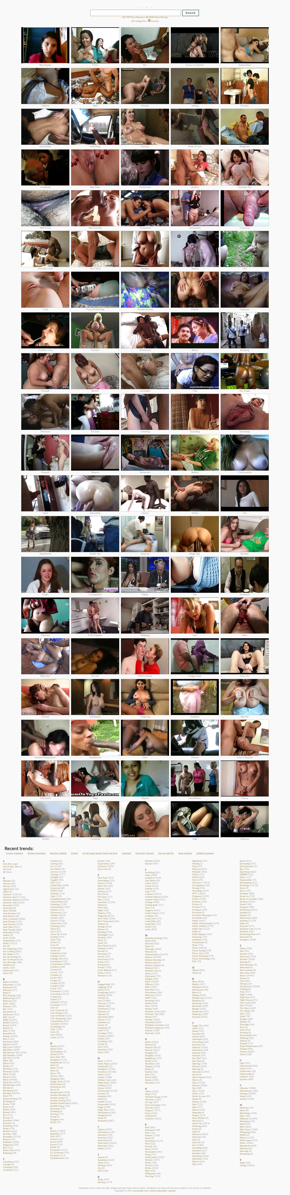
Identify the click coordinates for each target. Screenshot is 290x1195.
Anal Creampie (10, 919)
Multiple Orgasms (154, 1028)
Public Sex (197, 929)
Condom (54, 967)
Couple (54, 983)
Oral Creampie (152, 1105)
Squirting (244, 872)
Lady (147, 875)
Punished (196, 940)
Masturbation (152, 954)
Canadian (8, 1170)
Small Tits (197, 1123)
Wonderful (245, 1146)
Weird (243, 1124)
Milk (147, 987)
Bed (5, 1039)
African (6, 886)
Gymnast (102, 1050)
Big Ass (6, 1044)
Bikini (6, 1063)
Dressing (54, 1109)
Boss (5, 1107)
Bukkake (7, 1142)
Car (52, 866)
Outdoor (149, 1119)
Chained (54, 894)
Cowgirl (54, 986)
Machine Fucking (153, 938)
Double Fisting (57, 1101)
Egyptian (54, 1134)
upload (172, 1191)
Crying (53, 997)
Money (148, 1009)
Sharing (196, 1064)
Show (195, 1083)
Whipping (245, 1132)
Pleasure (196, 869)
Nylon (148, 1080)
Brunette (7, 1137)
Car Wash (55, 869)
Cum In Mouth (57, 1016)
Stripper (244, 907)
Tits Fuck (244, 1008)
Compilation (56, 964)
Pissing (195, 864)
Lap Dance (150, 881)
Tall (241, 951)
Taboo (243, 948)
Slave (195, 1110)
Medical (149, 968)
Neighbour (150, 1058)
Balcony (7, 990)
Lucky (148, 929)
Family (101, 889)
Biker (5, 1061)
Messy (148, 973)
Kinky (100, 1180)
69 (4, 872)
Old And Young (152, 1097)
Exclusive (55, 1155)
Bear (5, 1031)
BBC (5, 1017)
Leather (149, 889)
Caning (53, 864)
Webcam (244, 1119)
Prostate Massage (201, 915)
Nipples (149, 1066)
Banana (7, 1006)
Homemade (104, 1091)
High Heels (103, 1083)
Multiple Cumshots (154, 1025)
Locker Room (152, 913)
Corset (53, 972)
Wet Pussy (245, 1129)
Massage (149, 949)
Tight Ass (244, 997)
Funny (101, 973)
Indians (101, 1129)
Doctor (54, 1076)
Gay (100, 1001)
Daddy (53, 1046)
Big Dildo (8, 1050)
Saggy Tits (197, 1026)
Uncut (243, 1069)
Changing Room (58, 899)
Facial (100, 883)
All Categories (138, 21)
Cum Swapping (58, 1018)
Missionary (150, 992)
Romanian (197, 1003)
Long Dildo (150, 921)
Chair (53, 896)
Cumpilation (56, 1021)
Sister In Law (198, 1096)
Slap (194, 1107)
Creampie (55, 991)
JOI (99, 1171)
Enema (53, 1139)
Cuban (53, 999)
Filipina (101, 913)
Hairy (100, 1061)
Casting (54, 875)
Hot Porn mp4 (10, 864)
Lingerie (149, 910)
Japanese (102, 1160)
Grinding (102, 1041)
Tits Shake (245, 1011)
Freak (100, 962)
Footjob (102, 948)
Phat (147, 1171)
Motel (148, 1017)
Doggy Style (56, 1081)
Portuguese (198, 885)
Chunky (54, 918)
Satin (194, 1028)
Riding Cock (198, 998)
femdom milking (58, 853)
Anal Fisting (9, 922)
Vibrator (244, 1088)
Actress (7, 884)
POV (194, 894)
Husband (102, 1121)
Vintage (244, 1094)
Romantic (197, 1006)
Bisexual (7, 1072)
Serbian (196, 1056)
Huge (100, 1107)
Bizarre (6, 1077)
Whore (243, 1138)
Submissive (245, 918)
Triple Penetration (249, 1046)
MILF (147, 982)
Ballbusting (8, 998)
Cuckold (54, 1002)
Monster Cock (152, 1011)
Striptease (245, 910)
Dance (53, 1049)
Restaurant (197, 990)
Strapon (244, 902)
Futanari (102, 976)
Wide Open (245, 1140)
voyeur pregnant (14, 853)
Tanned (243, 954)
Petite (148, 1168)
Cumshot (55, 1024)
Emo (52, 1136)
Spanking (196, 1156)
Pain (147, 1127)
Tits (242, 1005)
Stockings (245, 885)
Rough (195, 1009)
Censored (55, 888)
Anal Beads (8, 916)
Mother (149, 1020)
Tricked (243, 1043)
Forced (101, 951)
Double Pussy (57, 1106)
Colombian (55, 961)
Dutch (53, 1122)
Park (147, 1144)
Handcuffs (103, 1066)
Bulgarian (8, 1145)
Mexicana (150, 976)
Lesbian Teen (151, 900)
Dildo (53, 1068)
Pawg (148, 1155)
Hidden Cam (104, 1080)
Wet (242, 1127)
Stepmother (246, 880)
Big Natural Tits (11, 1053)
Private (196, 907)
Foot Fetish (103, 946)
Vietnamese (246, 1091)
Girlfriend (103, 1009)
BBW (5, 1020)
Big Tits (7, 1058)
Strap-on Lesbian (248, 899)
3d (4, 869)
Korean (148, 864)
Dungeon (54, 1120)
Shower (196, 1085)
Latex (148, 883)
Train (242, 1030)
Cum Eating (56, 1013)
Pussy (195, 948)
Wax (242, 1116)
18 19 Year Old (10, 867)
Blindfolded (9, 1085)
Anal (5, 911)
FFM (100, 908)
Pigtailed (196, 861)
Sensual (196, 1053)
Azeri (5, 973)
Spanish (196, 1153)
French (101, 967)
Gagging (102, 987)
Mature (149, 957)
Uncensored (246, 1066)
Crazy (53, 989)
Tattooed (244, 957)
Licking (148, 902)
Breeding (7, 1126)
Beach (6, 1025)
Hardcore (103, 1072)
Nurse (148, 1077)
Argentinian (9, 941)
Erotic (53, 1142)
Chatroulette (56, 902)
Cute (52, 1035)
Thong (243, 984)
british (74, 853)
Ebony (53, 1131)
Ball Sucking (9, 996)
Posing (195, 888)
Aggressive (8, 889)
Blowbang (8, 1091)
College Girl (56, 959)
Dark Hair (55, 1057)
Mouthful (149, 1022)
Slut (194, 1121)
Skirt (194, 1104)
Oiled (148, 1094)
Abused (7, 881)
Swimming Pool (248, 934)
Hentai (101, 1077)
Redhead (196, 987)
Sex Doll (196, 1058)
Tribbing (244, 1038)
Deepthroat (56, 1062)
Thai (242, 981)
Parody (148, 1146)
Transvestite (246, 1035)
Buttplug (7, 1153)
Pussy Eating (198, 951)
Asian (6, 943)
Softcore (196, 1134)
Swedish (244, 932)
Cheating (54, 904)
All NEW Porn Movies (156, 17)
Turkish (243, 1049)
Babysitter (8, 985)
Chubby (54, 915)
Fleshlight (103, 935)
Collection (55, 953)
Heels (101, 1075)
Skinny (195, 1102)
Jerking (101, 1165)
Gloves (101, 1020)
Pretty (195, 899)
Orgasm (149, 1110)
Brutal (6, 1139)
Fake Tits (102, 886)
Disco (53, 1073)
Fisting (101, 927)
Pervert (149, 1165)
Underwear (245, 1071)
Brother (7, 1134)
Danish (53, 1054)
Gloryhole (103, 1017)
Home (101, 1088)
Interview (102, 1146)
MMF (147, 998)
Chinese (54, 910)
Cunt (52, 1029)
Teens (242, 976)
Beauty (6, 1036)
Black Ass (8, 1082)
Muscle (148, 1031)
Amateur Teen (10, 903)
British (6, 1131)
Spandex (196, 1151)
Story (242, 891)
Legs (147, 891)
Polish (195, 877)
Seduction (197, 1050)
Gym (100, 1047)
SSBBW (244, 875)
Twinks (243, 1052)
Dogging (54, 1079)
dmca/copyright (158, 1191)
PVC (194, 961)
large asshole (185, 853)
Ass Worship (9, 962)
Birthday (7, 1069)
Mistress (149, 995)
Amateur (7, 894)
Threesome (245, 986)
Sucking (243, 921)
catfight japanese (205, 853)
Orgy (147, 1113)
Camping (7, 1167)
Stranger (244, 894)
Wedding (244, 1121)
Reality (195, 984)
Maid (147, 941)
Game (101, 990)
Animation (8, 932)
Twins (243, 1054)
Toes (242, 1014)
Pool (194, 880)
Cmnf (53, 942)
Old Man (149, 1100)
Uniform (244, 1077)
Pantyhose (150, 1141)
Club (52, 940)
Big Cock (7, 1047)
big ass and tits (166, 853)
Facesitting (103, 881)
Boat (5, 1096)
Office (148, 1091)
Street (243, 904)
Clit (52, 932)
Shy (194, 1088)
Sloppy (195, 1115)
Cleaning (54, 926)
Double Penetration (60, 1103)
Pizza (195, 866)
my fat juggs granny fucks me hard (99, 853)
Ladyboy (149, 878)
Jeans (100, 1163)
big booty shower (145, 853)
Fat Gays (102, 897)
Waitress (244, 1108)
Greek (101, 1039)
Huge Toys (103, 1110)
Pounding (197, 891)
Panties (149, 1136)
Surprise (244, 926)
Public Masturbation (202, 923)
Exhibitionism (57, 1158)
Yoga (242, 1163)
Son (194, 1145)
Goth (100, 1031)
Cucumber (55, 1005)
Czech (53, 1037)
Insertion (102, 1138)
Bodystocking (10, 1099)
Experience (103, 864)
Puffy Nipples (199, 934)
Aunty (6, 968)
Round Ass (197, 1011)
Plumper (196, 872)
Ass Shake (8, 954)
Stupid (243, 915)
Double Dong (57, 1098)
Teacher (244, 959)
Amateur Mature (11, 900)
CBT (52, 883)
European (55, 1150)
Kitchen (149, 861)
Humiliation (104, 1113)
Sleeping (196, 1113)
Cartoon (54, 872)
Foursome (103, 959)
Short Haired (199, 1077)
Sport (242, 861)
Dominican (55, 1087)
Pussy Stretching (200, 959)
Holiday (102, 1085)
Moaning (149, 1001)
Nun (147, 1075)
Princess (196, 902)
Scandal (196, 1034)
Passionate (150, 1152)
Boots (6, 1104)
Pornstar (196, 883)
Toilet (242, 1016)
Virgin (243, 1096)
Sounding (197, 1148)
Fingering (102, 916)
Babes (6, 982)
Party (148, 1149)
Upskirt (243, 1079)
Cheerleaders (57, 907)
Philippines (150, 1174)
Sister (195, 1094)
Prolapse (196, 910)
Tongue (243, 1019)
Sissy (194, 1091)
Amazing (7, 905)
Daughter (55, 1060)
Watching (244, 1113)
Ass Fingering (10, 949)
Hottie (101, 1102)
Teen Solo (245, 973)
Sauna (195, 1031)
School (195, 1037)
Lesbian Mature (153, 897)
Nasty (148, 1042)
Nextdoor (150, 1064)
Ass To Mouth (10, 960)
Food (100, 943)
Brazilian (7, 1120)
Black (6, 1080)
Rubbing (196, 1014)
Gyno (100, 1052)
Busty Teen (8, 1150)
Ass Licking (8, 951)
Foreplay (102, 954)
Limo (147, 908)
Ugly (242, 1063)
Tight (242, 995)
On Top (148, 1102)
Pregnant (196, 896)
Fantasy (102, 891)
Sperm (195, 1161)
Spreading (245, 864)
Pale (147, 1133)
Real (194, 982)
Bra (5, 1115)
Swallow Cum (247, 929)
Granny (101, 1036)
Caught (54, 880)
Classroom (55, 923)
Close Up (55, 934)
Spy (241, 869)
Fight (100, 910)
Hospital (102, 1096)
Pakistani (149, 1130)
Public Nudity (199, 926)
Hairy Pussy (104, 1064)
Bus (5, 1148)
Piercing (149, 1176)
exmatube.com (140, 1191)
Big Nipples (9, 1055)
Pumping (196, 937)
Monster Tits (151, 1014)
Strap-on (244, 896)
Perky (148, 1163)
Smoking (196, 1126)
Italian (101, 1148)
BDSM (6, 1023)
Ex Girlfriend (56, 1153)
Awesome (8, 970)
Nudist (148, 1072)
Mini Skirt (150, 990)
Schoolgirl (197, 1039)
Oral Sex (149, 1108)
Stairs (243, 877)
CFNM (53, 891)
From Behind (104, 970)
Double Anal (56, 1092)
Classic (53, 921)
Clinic (53, 929)
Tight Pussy (245, 1000)
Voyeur (243, 1099)
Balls (5, 1004)
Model (148, 1003)
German (102, 1003)
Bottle (6, 1110)
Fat (99, 894)
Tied (242, 992)
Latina (148, 886)
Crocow (155, 21)
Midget (148, 979)
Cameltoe (8, 1162)
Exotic (101, 861)
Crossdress (56, 994)
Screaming (197, 1042)
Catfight (54, 877)
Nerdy (148, 1061)
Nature (148, 1050)
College (54, 956)
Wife (242, 1143)
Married (149, 944)
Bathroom (8, 1015)
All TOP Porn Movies (133, 17)
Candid (54, 861)
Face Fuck (102, 878)
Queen (195, 970)
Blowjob (7, 1093)
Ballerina (7, 1001)
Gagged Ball (104, 984)
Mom (147, 1006)
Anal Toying (9, 930)
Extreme (102, 866)
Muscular (149, 1033)
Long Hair (150, 924)
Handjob (102, 1069)
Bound (6, 1112)
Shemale (196, 1072)
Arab (5, 938)
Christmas (55, 913)
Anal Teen (8, 927)
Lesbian (149, 894)
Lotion (148, 927)
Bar (5, 1009)
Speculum (197, 1159)
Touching (244, 1024)
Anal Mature (9, 924)
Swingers (244, 940)
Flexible (102, 938)
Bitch (5, 1074)
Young (243, 1165)
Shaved (196, 1066)
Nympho (149, 1083)
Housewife (103, 1104)
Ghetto (101, 1006)
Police (195, 875)
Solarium (196, 1137)
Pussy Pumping (200, 956)
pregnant (126, 853)
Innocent (102, 1135)
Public (195, 921)
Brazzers (7, 1123)
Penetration (151, 1157)
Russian (196, 1017)
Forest (101, 957)
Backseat (7, 987)
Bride (6, 1129)
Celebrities (55, 885)
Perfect (148, 1160)
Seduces (196, 1047)
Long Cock (150, 919)
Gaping (101, 995)
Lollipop (149, 916)
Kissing (101, 1182)
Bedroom (8, 1042)
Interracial (103, 1143)
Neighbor (150, 1056)
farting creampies (36, 853)
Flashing (102, 932)
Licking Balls (151, 905)
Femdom (102, 902)
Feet (100, 900)
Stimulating (245, 883)
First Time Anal (105, 921)
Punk (194, 945)
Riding (195, 995)
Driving (54, 1114)
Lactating (150, 872)
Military (149, 984)
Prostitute (197, 918)
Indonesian (103, 1132)
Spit (194, 1164)
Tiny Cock (245, 1003)
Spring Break (246, 866)
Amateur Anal (10, 897)
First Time (103, 919)
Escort (53, 1145)
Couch (53, 978)
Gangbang (103, 992)
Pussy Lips (197, 953)
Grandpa (102, 1033)
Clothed (54, 937)
